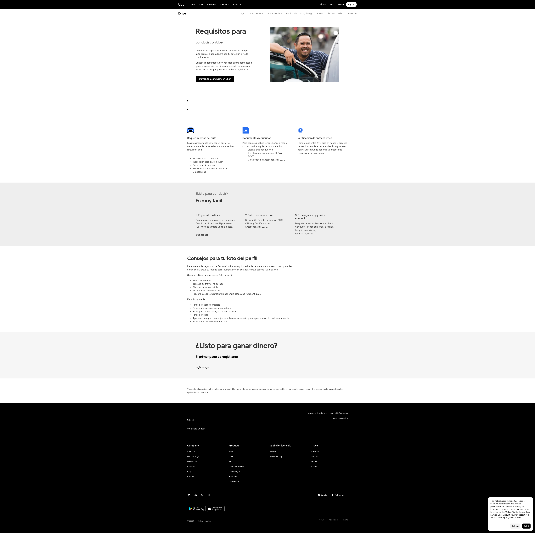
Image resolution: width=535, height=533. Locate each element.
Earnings (320, 13)
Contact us (352, 13)
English (324, 495)
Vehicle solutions (274, 13)
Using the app (306, 13)
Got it (526, 526)
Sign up (351, 4)
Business (211, 4)
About (235, 4)
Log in (341, 4)
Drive (201, 4)
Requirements (256, 13)
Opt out (515, 526)
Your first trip (291, 13)
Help (332, 4)
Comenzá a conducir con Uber (215, 79)
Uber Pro (331, 13)
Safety (341, 13)
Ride (192, 4)
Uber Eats (224, 4)
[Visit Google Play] (197, 509)
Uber (181, 4)
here (519, 518)
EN (324, 4)
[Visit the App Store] (216, 509)
